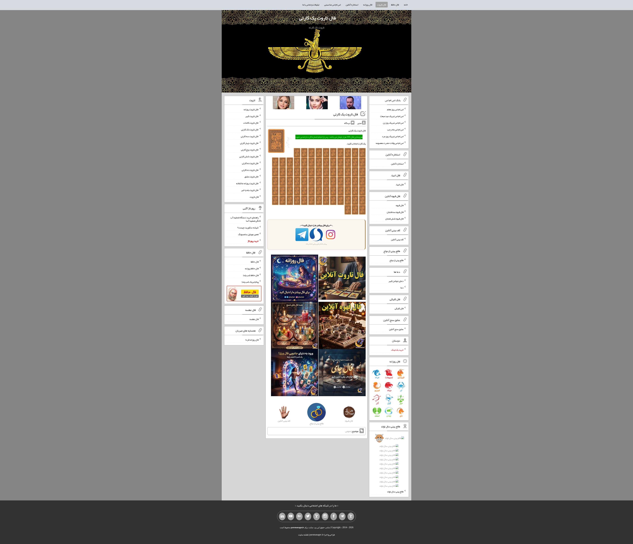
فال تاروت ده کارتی (250, 169)
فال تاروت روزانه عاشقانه (247, 183)
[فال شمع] (294, 326)
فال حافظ (395, 4)
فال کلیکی (399, 308)
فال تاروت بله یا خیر (250, 190)
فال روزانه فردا (252, 339)
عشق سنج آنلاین (396, 329)
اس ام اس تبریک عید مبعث (392, 116)
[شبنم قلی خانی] (283, 103)
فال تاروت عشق (251, 176)
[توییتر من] (308, 516)
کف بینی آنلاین (397, 239)
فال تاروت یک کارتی (317, 18)
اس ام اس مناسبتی (332, 4)
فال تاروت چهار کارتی (249, 143)
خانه (406, 4)
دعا (402, 287)
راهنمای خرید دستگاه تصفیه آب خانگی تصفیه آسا (245, 219)
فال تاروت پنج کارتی (250, 149)
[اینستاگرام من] (325, 516)
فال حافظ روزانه (252, 268)
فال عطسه (254, 319)
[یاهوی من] (350, 516)
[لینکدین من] (282, 516)
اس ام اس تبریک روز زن (393, 122)
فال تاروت (381, 4)
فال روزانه (367, 4)
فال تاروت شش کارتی (249, 156)
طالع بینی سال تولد (395, 491)
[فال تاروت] (342, 279)
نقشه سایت (303, 534)
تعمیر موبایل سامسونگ (248, 234)
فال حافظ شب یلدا (251, 275)
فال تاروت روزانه (251, 109)
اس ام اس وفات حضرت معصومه (390, 143)
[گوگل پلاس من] (299, 516)
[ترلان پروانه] (317, 103)
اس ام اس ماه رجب (395, 129)
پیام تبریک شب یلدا (250, 282)
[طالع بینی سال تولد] (389, 463)
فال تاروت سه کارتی (250, 136)
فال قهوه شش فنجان (394, 218)
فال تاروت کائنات (251, 122)
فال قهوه (400, 205)
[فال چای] (342, 373)
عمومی (348, 431)
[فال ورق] (294, 373)
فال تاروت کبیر (252, 116)
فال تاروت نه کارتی (250, 163)
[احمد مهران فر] (350, 103)
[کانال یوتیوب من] (290, 516)
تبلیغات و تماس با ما (310, 4)
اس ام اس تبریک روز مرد (393, 136)
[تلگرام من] (342, 516)
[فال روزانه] (294, 279)
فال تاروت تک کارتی (250, 129)
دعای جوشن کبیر (396, 281)
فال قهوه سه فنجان (395, 212)
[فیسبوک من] (333, 516)
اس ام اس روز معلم (395, 109)
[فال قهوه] (342, 326)
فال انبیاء (400, 184)
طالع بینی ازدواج (397, 260)
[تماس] (316, 516)
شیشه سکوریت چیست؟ (248, 227)
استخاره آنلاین (352, 4)
